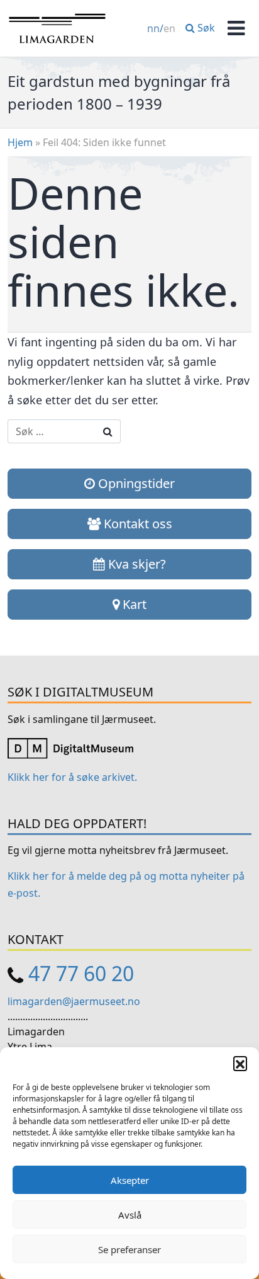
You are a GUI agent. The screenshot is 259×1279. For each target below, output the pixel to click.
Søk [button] (205, 28)
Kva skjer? (135, 563)
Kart (132, 604)
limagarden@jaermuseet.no (74, 1001)
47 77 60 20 (81, 973)
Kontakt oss (136, 523)
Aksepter (130, 1180)
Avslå (129, 1214)
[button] (240, 1063)
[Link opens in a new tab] (70, 747)
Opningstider (135, 483)
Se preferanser (129, 1249)
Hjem (20, 142)
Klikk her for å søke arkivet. (72, 777)
